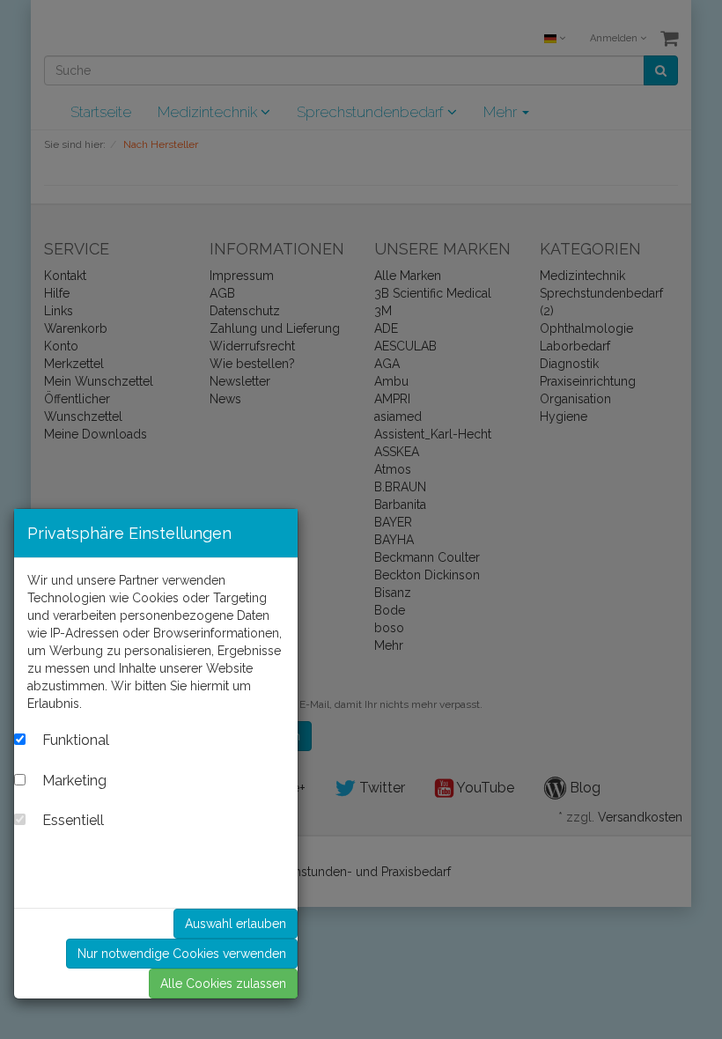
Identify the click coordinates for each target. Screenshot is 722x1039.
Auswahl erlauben (235, 924)
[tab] (156, 741)
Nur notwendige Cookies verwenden (181, 954)
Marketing (87, 781)
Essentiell (86, 821)
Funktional (88, 740)
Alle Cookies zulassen (223, 983)
